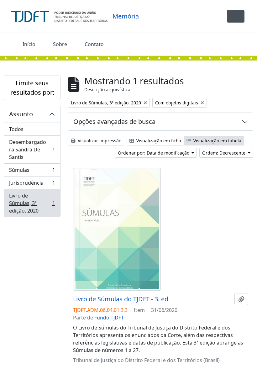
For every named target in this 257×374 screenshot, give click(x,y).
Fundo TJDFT (109, 317)
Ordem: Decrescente (224, 153)
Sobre (60, 44)
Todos (16, 129)
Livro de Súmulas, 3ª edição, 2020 (32, 203)
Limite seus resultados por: (32, 88)
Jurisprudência (32, 184)
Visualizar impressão (98, 141)
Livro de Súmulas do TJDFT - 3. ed (120, 299)
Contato (94, 44)
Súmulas (32, 171)
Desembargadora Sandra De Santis (32, 150)
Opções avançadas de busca (114, 121)
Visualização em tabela (216, 141)
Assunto (21, 114)
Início (29, 44)
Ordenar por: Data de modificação (154, 153)
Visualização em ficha (158, 141)
